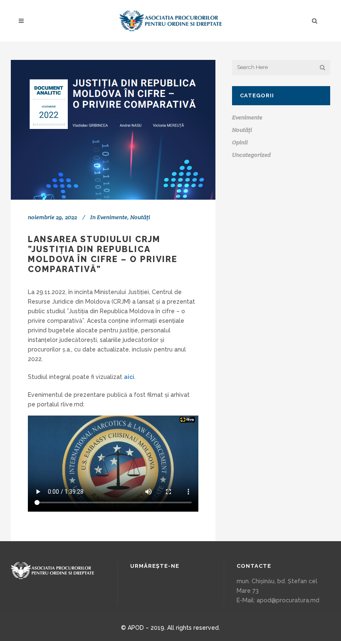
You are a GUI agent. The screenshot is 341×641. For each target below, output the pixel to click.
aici (129, 377)
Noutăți (140, 217)
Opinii (240, 142)
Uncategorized (251, 154)
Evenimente (112, 217)
